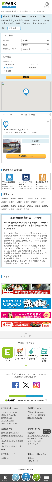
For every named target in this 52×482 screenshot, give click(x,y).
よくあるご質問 (7, 421)
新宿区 (34, 202)
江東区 (30, 206)
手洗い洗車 (10, 64)
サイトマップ (32, 444)
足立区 (26, 209)
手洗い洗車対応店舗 (35, 412)
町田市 (45, 206)
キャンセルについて (9, 423)
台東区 (43, 198)
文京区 (26, 202)
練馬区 (11, 209)
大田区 (19, 202)
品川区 (4, 202)
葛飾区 (19, 209)
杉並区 (41, 202)
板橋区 (13, 206)
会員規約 (5, 458)
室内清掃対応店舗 (34, 418)
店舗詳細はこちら (26, 156)
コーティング (34, 64)
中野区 (21, 198)
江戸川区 (21, 206)
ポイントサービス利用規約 (38, 436)
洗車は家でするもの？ (10, 433)
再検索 (26, 77)
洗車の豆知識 (6, 418)
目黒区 (4, 209)
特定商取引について (35, 438)
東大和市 (5, 206)
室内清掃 (9, 68)
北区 (37, 198)
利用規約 (31, 433)
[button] (26, 92)
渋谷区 (37, 206)
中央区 (13, 198)
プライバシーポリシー (36, 441)
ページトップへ (26, 336)
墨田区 (11, 202)
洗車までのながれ (8, 415)
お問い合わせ (32, 461)
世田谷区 (5, 198)
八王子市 (29, 198)
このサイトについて (9, 412)
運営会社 (31, 458)
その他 (8, 71)
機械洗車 (32, 68)
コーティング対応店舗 (36, 415)
